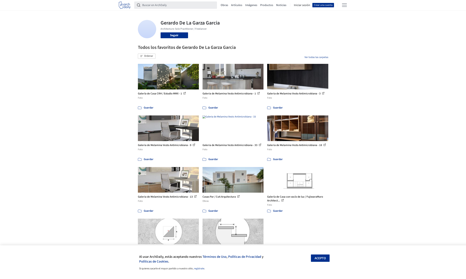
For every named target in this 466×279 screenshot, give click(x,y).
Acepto (320, 258)
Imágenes (251, 5)
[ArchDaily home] (125, 5)
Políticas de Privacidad (244, 256)
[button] (146, 56)
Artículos (236, 5)
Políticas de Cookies (153, 261)
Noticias (281, 5)
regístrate (199, 268)
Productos (266, 5)
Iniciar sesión (302, 5)
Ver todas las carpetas (316, 57)
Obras (224, 5)
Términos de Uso (214, 256)
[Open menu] (344, 5)
